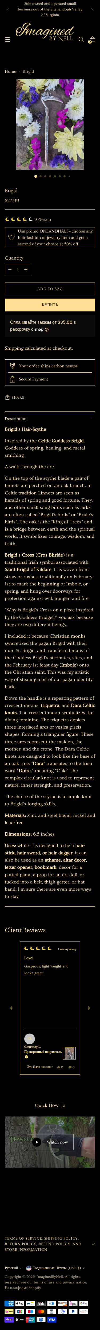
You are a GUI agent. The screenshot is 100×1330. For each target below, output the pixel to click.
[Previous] (8, 9)
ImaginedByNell (50, 1277)
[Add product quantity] (26, 269)
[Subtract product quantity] (10, 269)
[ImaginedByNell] (44, 39)
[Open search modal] (80, 39)
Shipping (14, 348)
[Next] (92, 9)
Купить (50, 305)
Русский (11, 1268)
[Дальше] (88, 1008)
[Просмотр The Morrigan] (69, 1053)
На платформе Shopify (23, 1288)
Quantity (14, 258)
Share (18, 397)
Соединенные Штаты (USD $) (57, 1268)
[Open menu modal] (7, 39)
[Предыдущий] (11, 1008)
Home (10, 71)
